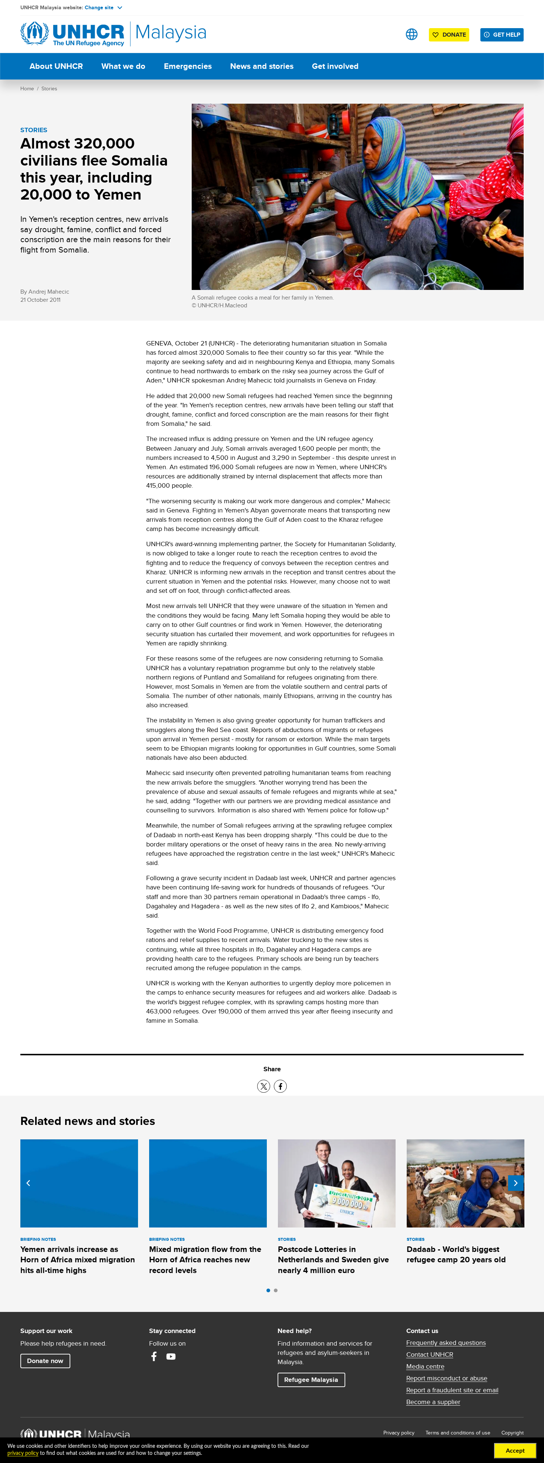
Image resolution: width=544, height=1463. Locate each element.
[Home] (72, 34)
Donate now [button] (45, 1361)
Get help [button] (508, 34)
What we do (123, 66)
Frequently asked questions (446, 1343)
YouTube (171, 1356)
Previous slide (28, 1183)
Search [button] (388, 34)
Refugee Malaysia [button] (314, 1379)
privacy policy (22, 1453)
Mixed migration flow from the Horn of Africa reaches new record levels (205, 1259)
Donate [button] (454, 34)
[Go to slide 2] (277, 1292)
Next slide (516, 1183)
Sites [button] (412, 34)
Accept (515, 1451)
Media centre (425, 1366)
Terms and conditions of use (458, 1432)
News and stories (261, 66)
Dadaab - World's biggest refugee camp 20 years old (456, 1254)
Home (27, 88)
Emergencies (188, 66)
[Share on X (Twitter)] (263, 1086)
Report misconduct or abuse (446, 1378)
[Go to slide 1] (270, 1292)
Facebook (154, 1356)
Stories (49, 88)
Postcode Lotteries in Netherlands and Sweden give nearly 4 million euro (333, 1259)
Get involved (335, 66)
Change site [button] (99, 7)
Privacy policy (398, 1432)
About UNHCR (56, 66)
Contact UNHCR (429, 1354)
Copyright (512, 1432)
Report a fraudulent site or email (452, 1390)
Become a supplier (433, 1402)
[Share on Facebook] (280, 1086)
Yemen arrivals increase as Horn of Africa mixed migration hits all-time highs (77, 1259)
